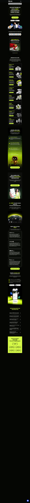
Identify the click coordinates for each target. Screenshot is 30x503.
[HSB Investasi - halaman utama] (10, 1)
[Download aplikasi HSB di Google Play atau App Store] (15, 20)
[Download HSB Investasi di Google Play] (12, 285)
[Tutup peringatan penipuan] (21, 3)
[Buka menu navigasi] (21, 1)
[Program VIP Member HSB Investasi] (15, 44)
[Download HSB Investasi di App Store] (18, 285)
